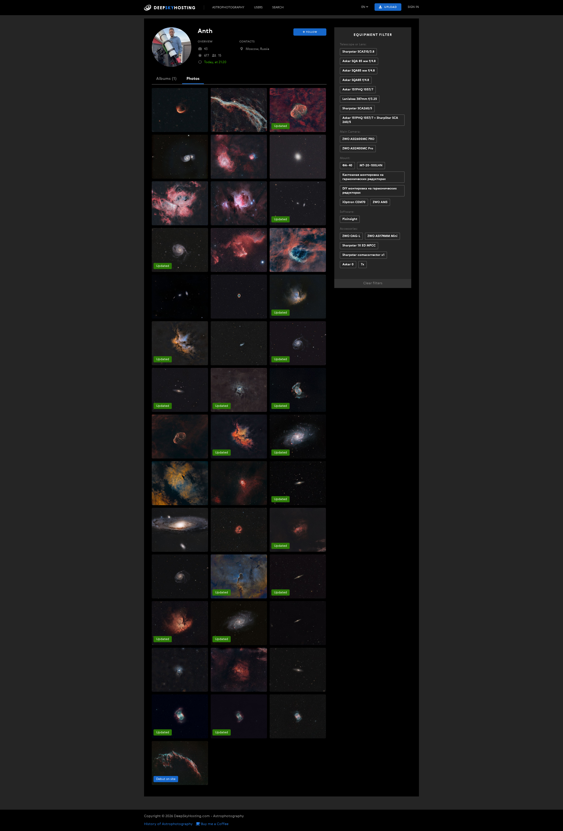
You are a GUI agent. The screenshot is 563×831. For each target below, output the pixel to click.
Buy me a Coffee (214, 824)
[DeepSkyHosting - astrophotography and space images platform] (173, 7)
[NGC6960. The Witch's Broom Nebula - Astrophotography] (239, 110)
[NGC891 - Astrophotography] (298, 576)
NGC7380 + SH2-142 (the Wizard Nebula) (183, 325)
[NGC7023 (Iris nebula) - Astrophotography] (239, 390)
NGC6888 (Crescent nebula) (292, 92)
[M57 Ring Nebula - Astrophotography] (239, 297)
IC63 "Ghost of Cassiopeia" (232, 231)
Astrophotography (228, 7)
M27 (275, 371)
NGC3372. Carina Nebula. (172, 185)
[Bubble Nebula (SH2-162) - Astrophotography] (298, 530)
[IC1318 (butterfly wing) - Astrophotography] (180, 483)
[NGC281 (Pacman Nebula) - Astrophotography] (298, 297)
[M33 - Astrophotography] (298, 437)
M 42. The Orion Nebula (229, 185)
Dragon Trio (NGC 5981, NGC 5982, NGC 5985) (305, 185)
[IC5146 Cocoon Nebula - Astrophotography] (239, 530)
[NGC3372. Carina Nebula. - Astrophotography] (180, 203)
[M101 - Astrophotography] (180, 250)
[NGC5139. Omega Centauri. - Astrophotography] (298, 157)
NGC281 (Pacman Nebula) (290, 278)
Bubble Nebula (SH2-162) (289, 511)
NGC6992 (161, 745)
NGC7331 (160, 371)
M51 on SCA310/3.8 (167, 138)
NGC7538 (219, 465)
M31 (157, 511)
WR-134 (277, 231)
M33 (275, 418)
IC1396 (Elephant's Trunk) (230, 558)
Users (258, 7)
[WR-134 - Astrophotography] (298, 250)
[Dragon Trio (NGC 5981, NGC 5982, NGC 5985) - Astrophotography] (298, 203)
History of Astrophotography (168, 824)
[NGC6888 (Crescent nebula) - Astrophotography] (298, 110)
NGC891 (277, 558)
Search (278, 7)
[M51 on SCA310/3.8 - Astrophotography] (180, 157)
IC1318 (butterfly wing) (170, 465)
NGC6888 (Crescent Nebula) (174, 418)
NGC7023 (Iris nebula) (228, 371)
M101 (157, 231)
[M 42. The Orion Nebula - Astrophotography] (239, 203)
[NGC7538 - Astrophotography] (239, 483)
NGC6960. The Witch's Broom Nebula (239, 92)
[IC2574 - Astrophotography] (239, 343)
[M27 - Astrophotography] (298, 390)
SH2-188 (160, 92)
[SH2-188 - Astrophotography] (180, 110)
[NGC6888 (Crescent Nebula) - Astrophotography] (180, 437)
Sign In (413, 7)
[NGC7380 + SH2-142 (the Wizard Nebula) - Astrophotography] (180, 343)
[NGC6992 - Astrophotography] (180, 763)
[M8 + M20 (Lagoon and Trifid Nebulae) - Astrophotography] (239, 157)
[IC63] (239, 250)
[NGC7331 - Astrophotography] (180, 390)
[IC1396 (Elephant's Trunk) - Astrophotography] (239, 576)
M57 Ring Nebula (225, 278)
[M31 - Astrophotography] (180, 530)
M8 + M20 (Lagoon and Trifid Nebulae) (240, 138)
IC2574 (217, 325)
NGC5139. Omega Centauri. (291, 138)
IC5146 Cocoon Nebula (229, 511)
